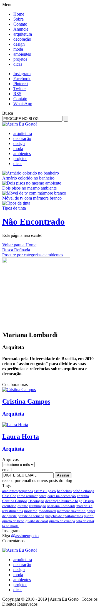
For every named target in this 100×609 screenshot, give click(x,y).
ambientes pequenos (17, 491)
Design (88, 501)
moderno (31, 511)
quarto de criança (62, 521)
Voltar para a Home (19, 244)
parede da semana (31, 516)
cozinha (83, 496)
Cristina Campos (14, 501)
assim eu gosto (45, 491)
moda (18, 49)
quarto (89, 516)
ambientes (22, 54)
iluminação (37, 506)
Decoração (36, 501)
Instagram (22, 73)
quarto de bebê (13, 521)
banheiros (64, 491)
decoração (22, 39)
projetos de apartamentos (64, 516)
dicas (17, 64)
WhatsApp (22, 103)
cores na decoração (62, 496)
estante (23, 506)
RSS (17, 93)
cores (42, 496)
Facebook (22, 78)
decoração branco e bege (63, 501)
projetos (20, 59)
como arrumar (27, 496)
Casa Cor (9, 496)
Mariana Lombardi (61, 506)
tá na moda (10, 526)
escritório (9, 506)
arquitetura (22, 34)
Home (18, 14)
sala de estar (85, 521)
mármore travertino (71, 511)
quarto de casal (37, 521)
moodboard (47, 511)
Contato (20, 24)
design (19, 44)
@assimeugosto (25, 535)
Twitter (19, 88)
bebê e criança (83, 491)
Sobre (18, 19)
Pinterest (20, 83)
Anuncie (20, 29)
